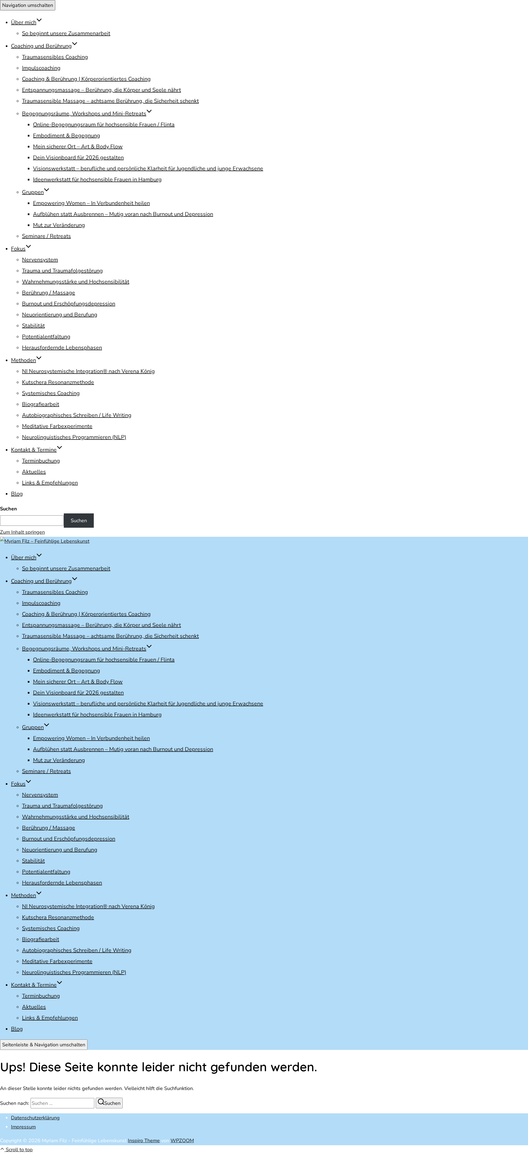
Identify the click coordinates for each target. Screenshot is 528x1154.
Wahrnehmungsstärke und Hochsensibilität (75, 281)
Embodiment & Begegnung (66, 135)
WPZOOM (182, 1140)
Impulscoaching (41, 68)
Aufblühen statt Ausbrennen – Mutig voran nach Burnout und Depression (123, 214)
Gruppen (33, 192)
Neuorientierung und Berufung (59, 314)
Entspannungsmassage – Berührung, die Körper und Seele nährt (101, 90)
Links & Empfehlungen (50, 482)
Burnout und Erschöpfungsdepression (68, 303)
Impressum (23, 1127)
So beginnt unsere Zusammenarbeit (66, 33)
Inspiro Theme (144, 1140)
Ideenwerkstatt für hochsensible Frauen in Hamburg (97, 179)
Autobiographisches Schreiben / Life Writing (76, 415)
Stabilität (33, 325)
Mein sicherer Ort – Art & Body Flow (78, 146)
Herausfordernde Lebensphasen (62, 347)
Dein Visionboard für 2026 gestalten (78, 157)
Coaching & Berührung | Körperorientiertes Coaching (86, 79)
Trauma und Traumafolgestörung (62, 270)
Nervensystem (40, 259)
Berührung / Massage (48, 292)
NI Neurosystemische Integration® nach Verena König (88, 371)
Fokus (18, 248)
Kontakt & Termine (34, 450)
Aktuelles (34, 471)
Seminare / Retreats (46, 236)
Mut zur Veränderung (59, 225)
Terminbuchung (41, 461)
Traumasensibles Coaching (55, 57)
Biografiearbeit (40, 404)
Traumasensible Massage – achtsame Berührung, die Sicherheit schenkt (110, 101)
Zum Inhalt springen (22, 532)
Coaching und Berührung (41, 46)
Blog (17, 493)
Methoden (23, 360)
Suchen (8, 508)
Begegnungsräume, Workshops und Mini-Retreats (84, 113)
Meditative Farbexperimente (57, 426)
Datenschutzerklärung (35, 1117)
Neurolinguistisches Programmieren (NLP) (74, 437)
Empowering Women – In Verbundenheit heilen (91, 203)
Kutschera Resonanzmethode (58, 382)
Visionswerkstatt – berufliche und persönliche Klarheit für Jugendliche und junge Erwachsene (148, 168)
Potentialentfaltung (46, 336)
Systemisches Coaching (51, 393)
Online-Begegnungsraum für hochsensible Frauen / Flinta (104, 124)
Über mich (23, 22)
